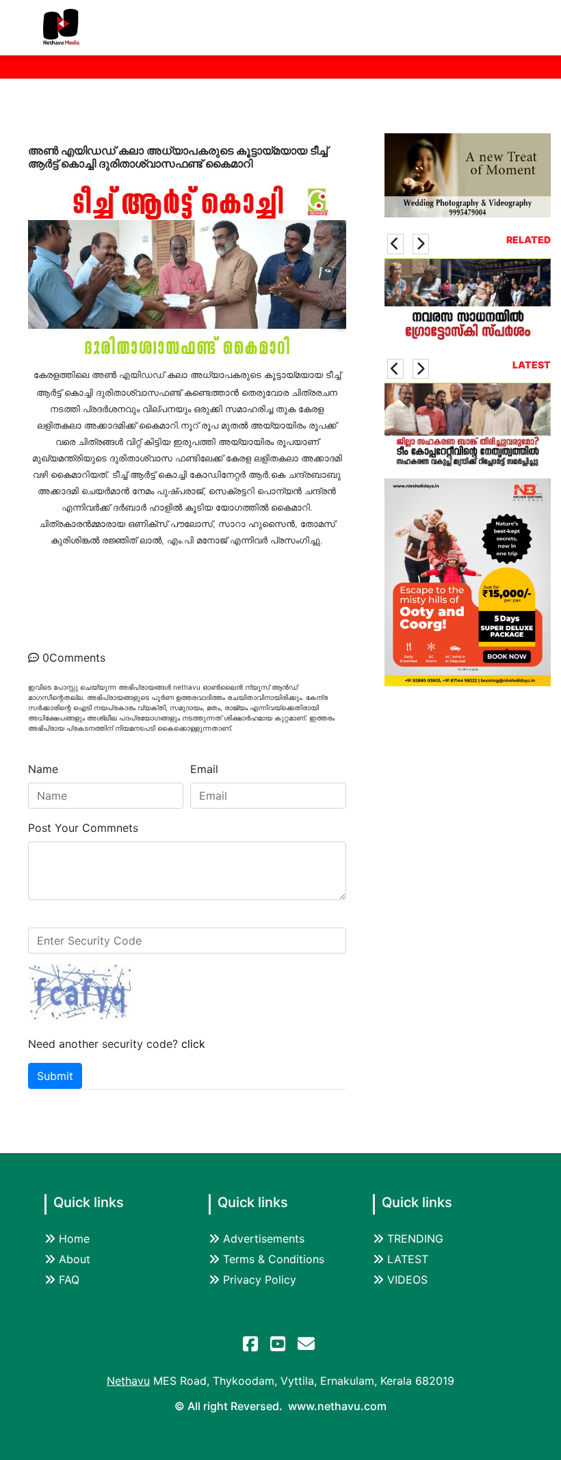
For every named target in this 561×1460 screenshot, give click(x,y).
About (74, 1259)
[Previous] (395, 244)
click (193, 1044)
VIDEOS (407, 1279)
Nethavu (128, 1381)
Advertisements (263, 1238)
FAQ (69, 1279)
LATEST (407, 1259)
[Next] (421, 244)
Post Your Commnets (83, 828)
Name (43, 769)
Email (204, 769)
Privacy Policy (259, 1279)
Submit (55, 1076)
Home (74, 1238)
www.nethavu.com (337, 1406)
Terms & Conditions (273, 1259)
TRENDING (415, 1238)
